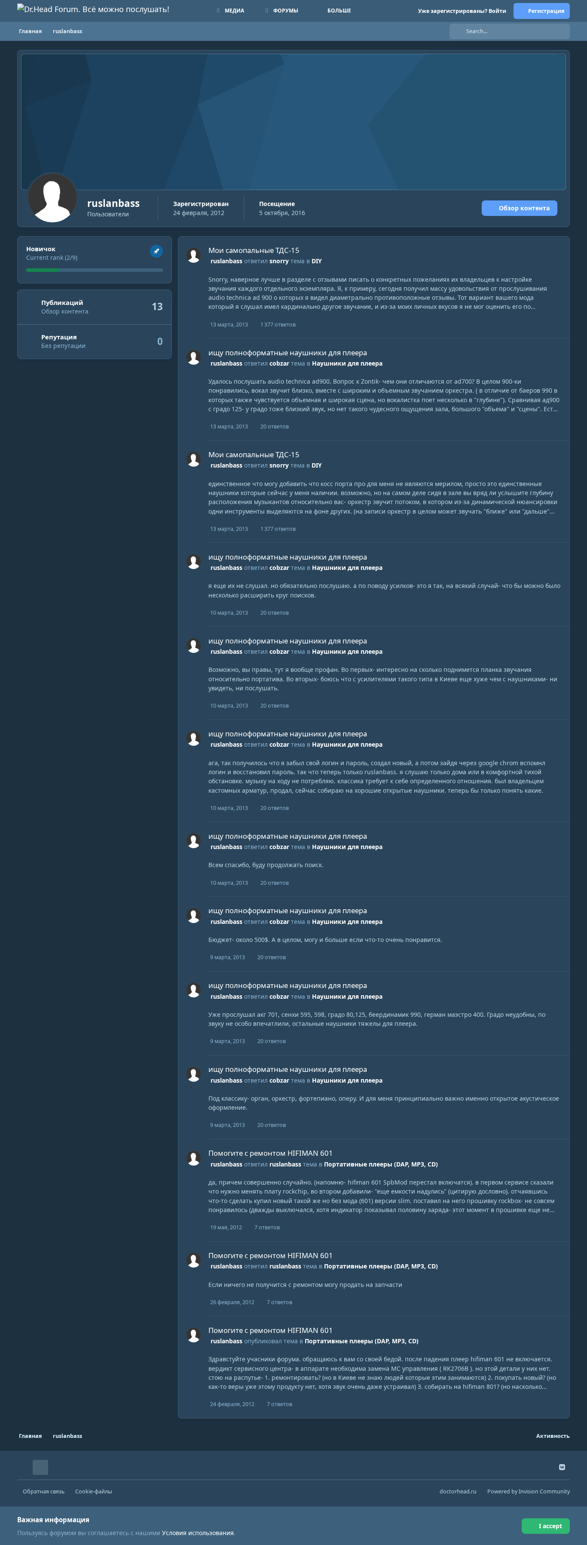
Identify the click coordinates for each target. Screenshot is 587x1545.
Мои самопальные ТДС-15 (254, 250)
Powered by (528, 1491)
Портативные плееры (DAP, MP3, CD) (381, 1164)
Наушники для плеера (347, 363)
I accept (550, 1526)
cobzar (279, 363)
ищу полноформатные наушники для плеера (287, 352)
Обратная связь (43, 1491)
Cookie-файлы (93, 1491)
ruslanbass (226, 261)
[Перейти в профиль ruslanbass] (193, 255)
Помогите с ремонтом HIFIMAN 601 (270, 1153)
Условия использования (198, 1533)
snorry (279, 261)
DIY (317, 261)
